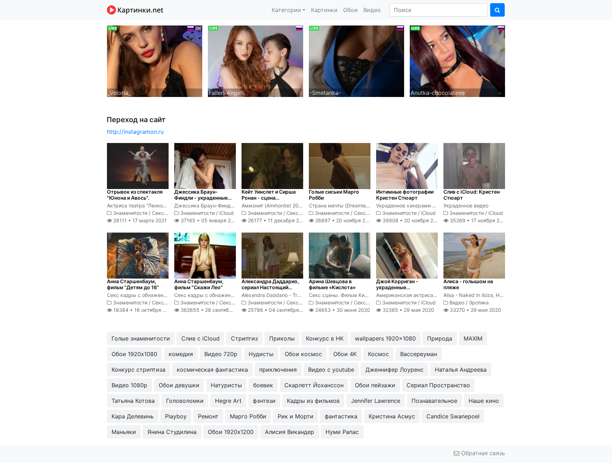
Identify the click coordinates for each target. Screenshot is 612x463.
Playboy (176, 416)
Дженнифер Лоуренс (395, 369)
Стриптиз (244, 338)
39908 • (411, 220)
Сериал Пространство (438, 385)
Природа (439, 338)
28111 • (139, 220)
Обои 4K (345, 354)
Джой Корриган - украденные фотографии (397, 287)
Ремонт (208, 416)
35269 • (478, 220)
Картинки (324, 9)
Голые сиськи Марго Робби (334, 195)
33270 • (474, 310)
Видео (372, 9)
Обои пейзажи (375, 385)
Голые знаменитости (141, 338)
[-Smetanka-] (356, 60)
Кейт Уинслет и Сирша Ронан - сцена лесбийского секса (269, 198)
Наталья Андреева (461, 369)
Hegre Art (228, 400)
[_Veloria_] (154, 60)
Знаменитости (130, 213)
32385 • (407, 310)
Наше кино (484, 400)
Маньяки (124, 431)
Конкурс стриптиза (138, 369)
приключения (278, 369)
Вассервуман (418, 354)
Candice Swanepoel (453, 416)
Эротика (479, 302)
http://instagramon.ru (135, 131)
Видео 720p (220, 354)
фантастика (341, 416)
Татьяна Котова (133, 400)
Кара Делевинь (133, 416)
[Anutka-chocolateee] (457, 60)
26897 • (344, 220)
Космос (378, 354)
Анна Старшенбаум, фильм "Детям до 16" (133, 284)
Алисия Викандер (289, 431)
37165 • (209, 220)
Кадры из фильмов (313, 400)
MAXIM (473, 338)
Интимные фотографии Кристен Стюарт (405, 195)
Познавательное (434, 400)
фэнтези (264, 400)
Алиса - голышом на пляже (468, 284)
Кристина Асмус (392, 416)
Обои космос (303, 354)
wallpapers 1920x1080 (385, 338)
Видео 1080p (129, 385)
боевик (263, 385)
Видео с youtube (331, 369)
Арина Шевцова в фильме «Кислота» (332, 284)
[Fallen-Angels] (255, 60)
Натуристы (226, 385)
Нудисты (261, 354)
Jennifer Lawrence (375, 400)
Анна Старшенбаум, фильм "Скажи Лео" (198, 284)
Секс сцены (166, 213)
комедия (181, 354)
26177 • (277, 220)
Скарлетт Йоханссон (314, 385)
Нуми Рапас (342, 431)
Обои (350, 9)
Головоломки (185, 400)
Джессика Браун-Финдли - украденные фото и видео (201, 198)
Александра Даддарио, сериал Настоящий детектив (270, 287)
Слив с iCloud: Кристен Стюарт (471, 195)
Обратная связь (482, 453)
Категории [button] (286, 9)
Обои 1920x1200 (231, 431)
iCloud (226, 213)
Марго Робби (248, 416)
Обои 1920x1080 (134, 354)
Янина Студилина (172, 431)
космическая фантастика (212, 369)
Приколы (282, 338)
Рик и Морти (295, 416)
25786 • (279, 310)
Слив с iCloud (200, 338)
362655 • (213, 310)
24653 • (342, 310)
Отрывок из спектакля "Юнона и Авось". (135, 195)
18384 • (143, 310)
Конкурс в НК (325, 338)
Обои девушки (179, 385)
